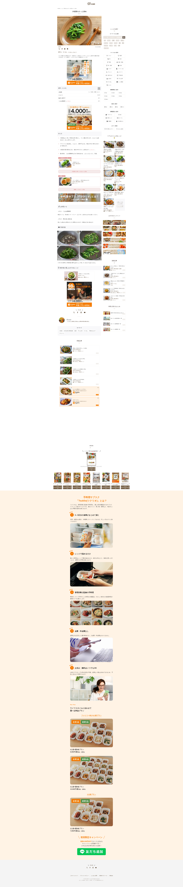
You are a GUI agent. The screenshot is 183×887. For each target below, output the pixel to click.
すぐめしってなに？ (72, 52)
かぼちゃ (122, 40)
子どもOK (80, 330)
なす (105, 40)
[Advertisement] (79, 425)
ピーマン (108, 40)
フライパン (61, 333)
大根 (119, 45)
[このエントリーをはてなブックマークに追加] (65, 49)
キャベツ (117, 40)
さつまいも (106, 45)
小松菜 (60, 92)
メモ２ (91, 149)
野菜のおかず (92, 330)
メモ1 (68, 101)
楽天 (57, 488)
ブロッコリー (106, 48)
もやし (115, 45)
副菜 (75, 330)
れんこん (111, 45)
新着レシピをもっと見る (79, 189)
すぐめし (86, 330)
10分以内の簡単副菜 (68, 330)
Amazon (57, 486)
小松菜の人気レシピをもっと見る (79, 171)
